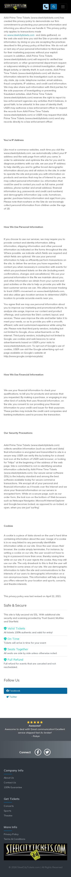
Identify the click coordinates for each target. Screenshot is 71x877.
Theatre (8, 815)
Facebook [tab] (14, 690)
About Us (9, 777)
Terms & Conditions (14, 839)
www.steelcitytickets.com (21, 35)
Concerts (9, 805)
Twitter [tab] (13, 696)
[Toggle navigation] (63, 7)
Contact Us (10, 782)
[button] (53, 7)
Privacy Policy (11, 834)
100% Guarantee (13, 787)
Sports (7, 810)
